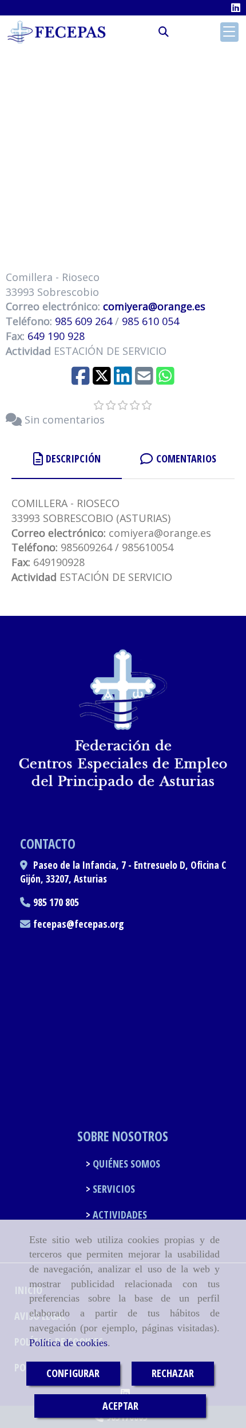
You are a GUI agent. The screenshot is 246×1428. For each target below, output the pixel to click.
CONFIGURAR (73, 1373)
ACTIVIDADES (118, 1214)
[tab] (66, 458)
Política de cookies (68, 1342)
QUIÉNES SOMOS (125, 1163)
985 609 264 (83, 321)
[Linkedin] (235, 7)
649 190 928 (56, 336)
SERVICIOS (112, 1189)
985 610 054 (150, 321)
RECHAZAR (173, 1373)
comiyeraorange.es (152, 306)
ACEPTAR (120, 1406)
